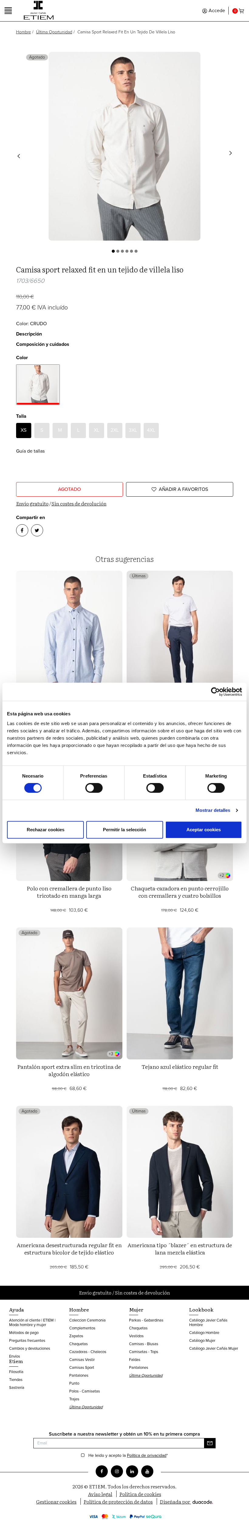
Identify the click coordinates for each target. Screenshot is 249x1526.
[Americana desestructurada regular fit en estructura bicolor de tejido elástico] (69, 1172)
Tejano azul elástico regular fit (180, 1066)
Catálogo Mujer (202, 1340)
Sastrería (16, 1387)
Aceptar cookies (203, 829)
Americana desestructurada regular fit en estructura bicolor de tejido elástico (69, 1248)
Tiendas (15, 1380)
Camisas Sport (81, 1367)
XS (23, 430)
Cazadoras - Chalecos (87, 1352)
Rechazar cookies (45, 829)
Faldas (134, 1359)
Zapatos (76, 1336)
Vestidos (136, 1336)
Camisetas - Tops (143, 1352)
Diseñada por (175, 1501)
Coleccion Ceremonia (87, 1320)
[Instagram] (117, 1471)
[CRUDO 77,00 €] (38, 384)
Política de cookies (140, 1494)
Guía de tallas (30, 450)
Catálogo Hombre (204, 1332)
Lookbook (201, 1309)
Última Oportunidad (54, 32)
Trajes (74, 1399)
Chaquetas (78, 1344)
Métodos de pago (24, 1332)
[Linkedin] (132, 1471)
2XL (115, 430)
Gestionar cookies (56, 1501)
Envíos (14, 1356)
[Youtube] (147, 1471)
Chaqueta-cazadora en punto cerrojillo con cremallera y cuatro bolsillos (180, 892)
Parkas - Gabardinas (146, 1320)
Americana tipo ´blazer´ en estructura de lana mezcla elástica (180, 1248)
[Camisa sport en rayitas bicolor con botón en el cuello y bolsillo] (69, 637)
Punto (74, 1383)
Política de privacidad (146, 1455)
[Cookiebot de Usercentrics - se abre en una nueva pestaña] (215, 691)
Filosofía (16, 1372)
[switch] (94, 788)
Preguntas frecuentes (27, 1340)
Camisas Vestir (82, 1359)
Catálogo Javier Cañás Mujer (213, 1348)
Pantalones (78, 1375)
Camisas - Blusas (143, 1344)
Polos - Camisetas (84, 1391)
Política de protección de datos (118, 1501)
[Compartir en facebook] (22, 530)
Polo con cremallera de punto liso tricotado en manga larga (69, 892)
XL (96, 430)
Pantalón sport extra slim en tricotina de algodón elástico (69, 1070)
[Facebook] (102, 1471)
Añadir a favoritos (183, 489)
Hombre (23, 32)
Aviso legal (100, 1494)
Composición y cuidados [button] (42, 344)
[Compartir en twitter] (37, 530)
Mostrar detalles (213, 810)
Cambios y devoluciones (29, 1348)
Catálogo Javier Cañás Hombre (208, 1322)
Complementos (82, 1328)
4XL (151, 430)
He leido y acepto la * (128, 1456)
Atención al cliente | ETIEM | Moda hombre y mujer (32, 1322)
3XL (133, 430)
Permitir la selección (124, 829)
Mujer (136, 1309)
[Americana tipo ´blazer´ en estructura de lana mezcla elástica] (180, 1172)
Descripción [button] (29, 333)
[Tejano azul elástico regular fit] (180, 993)
